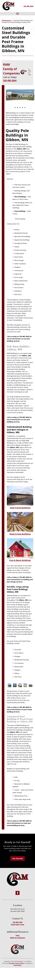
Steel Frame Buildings (20, 510)
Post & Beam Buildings (20, 563)
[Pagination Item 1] (15, 110)
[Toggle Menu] (17, 13)
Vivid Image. (17, 968)
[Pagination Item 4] (22, 110)
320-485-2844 (28, 6)
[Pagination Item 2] (17, 110)
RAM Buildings (8, 6)
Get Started (17, 861)
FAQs (17, 938)
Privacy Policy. (19, 966)
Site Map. (12, 966)
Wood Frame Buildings (20, 537)
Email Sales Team (17, 927)
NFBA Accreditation (17, 941)
